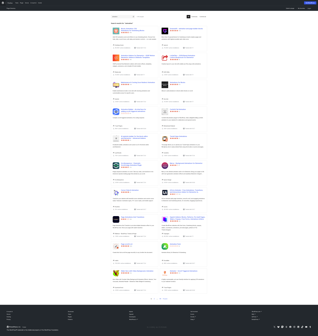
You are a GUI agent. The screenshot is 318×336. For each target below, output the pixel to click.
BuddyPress (256, 319)
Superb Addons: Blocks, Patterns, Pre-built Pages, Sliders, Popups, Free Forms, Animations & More (187, 218)
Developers (132, 316)
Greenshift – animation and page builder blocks (186, 28)
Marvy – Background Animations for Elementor (186, 163)
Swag (192, 319)
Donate (193, 316)
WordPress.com (257, 311)
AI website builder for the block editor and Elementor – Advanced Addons (134, 137)
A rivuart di (10, 311)
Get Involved (194, 311)
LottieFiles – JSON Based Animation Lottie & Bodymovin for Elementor (182, 56)
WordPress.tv (133, 319)
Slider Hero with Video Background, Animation (137, 271)
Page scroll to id (126, 244)
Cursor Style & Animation (130, 190)
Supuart (131, 314)
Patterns (70, 319)
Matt (254, 314)
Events (192, 314)
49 (160, 299)
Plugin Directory (11, 8)
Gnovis (8, 314)
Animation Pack (175, 244)
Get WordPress (310, 3)
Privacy (9, 319)
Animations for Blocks (177, 82)
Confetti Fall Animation (178, 109)
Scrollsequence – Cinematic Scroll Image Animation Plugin (131, 164)
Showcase (71, 311)
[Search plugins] (133, 16)
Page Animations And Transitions (132, 217)
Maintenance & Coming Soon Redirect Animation (138, 82)
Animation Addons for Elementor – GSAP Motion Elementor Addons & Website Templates (138, 56)
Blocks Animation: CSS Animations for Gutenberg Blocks (132, 29)
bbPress (255, 316)
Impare (131, 311)
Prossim (165, 298)
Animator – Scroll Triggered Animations (183, 271)
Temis (69, 314)
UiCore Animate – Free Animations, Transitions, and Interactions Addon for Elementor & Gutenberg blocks (186, 191)
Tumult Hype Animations (178, 136)
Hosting (9, 316)
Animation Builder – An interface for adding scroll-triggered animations (133, 110)
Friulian (24, 327)
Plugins (70, 316)
